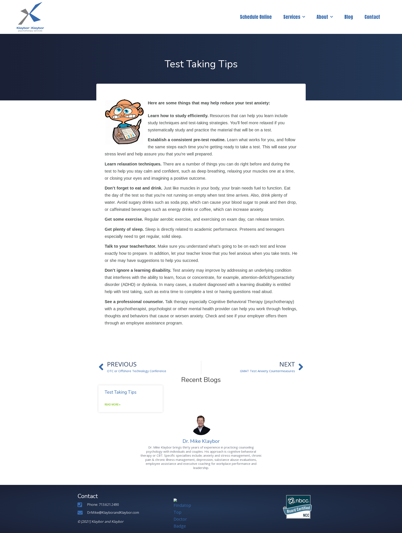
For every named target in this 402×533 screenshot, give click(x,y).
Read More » (112, 404)
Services (291, 16)
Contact (372, 16)
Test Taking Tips (121, 392)
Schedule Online (256, 16)
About (322, 16)
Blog (348, 16)
